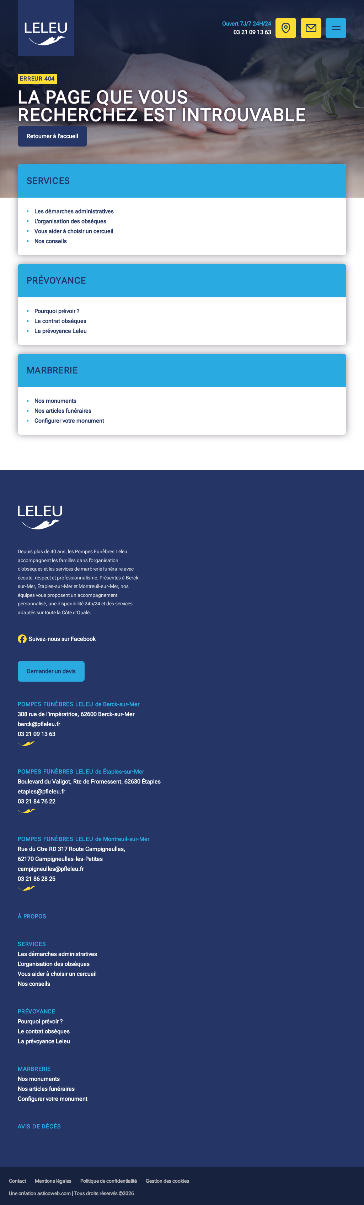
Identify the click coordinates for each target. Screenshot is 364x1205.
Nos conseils (50, 241)
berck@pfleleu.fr (39, 724)
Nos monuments (55, 400)
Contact (17, 1181)
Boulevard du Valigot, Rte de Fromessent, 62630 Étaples (89, 781)
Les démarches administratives (74, 211)
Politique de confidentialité (108, 1181)
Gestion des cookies (167, 1181)
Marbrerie (52, 370)
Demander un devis (51, 671)
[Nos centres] (285, 28)
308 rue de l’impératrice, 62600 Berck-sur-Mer (76, 714)
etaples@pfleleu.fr (41, 791)
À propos (32, 916)
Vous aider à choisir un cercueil (73, 231)
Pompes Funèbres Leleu (78, 704)
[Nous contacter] (311, 28)
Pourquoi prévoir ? (57, 311)
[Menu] (336, 28)
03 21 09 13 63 (36, 734)
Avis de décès (39, 1126)
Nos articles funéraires (62, 410)
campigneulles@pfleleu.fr (51, 868)
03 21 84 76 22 (36, 801)
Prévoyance (56, 280)
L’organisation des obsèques (70, 221)
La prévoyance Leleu (60, 331)
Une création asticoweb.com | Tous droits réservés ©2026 (71, 1193)
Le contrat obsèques (60, 321)
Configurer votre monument (69, 420)
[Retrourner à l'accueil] (46, 28)
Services (48, 181)
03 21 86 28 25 (36, 878)
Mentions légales (53, 1181)
